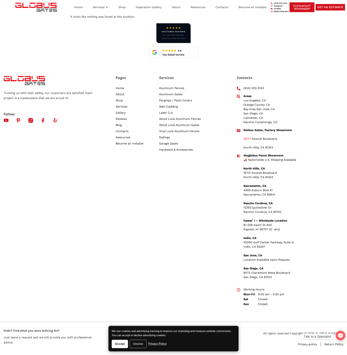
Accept (120, 343)
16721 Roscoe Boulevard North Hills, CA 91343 (260, 175)
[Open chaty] (340, 335)
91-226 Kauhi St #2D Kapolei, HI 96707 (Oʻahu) (261, 227)
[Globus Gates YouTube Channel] (8, 120)
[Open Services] (106, 7)
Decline (138, 343)
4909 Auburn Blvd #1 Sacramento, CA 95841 (259, 192)
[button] (173, 33)
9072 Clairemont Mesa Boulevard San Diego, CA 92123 (266, 275)
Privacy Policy (157, 343)
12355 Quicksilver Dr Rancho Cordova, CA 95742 (262, 210)
